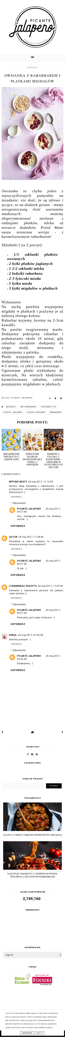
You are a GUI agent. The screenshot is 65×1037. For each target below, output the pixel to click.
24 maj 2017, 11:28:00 (31, 537)
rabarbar (55, 412)
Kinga (13, 635)
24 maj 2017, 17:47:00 (50, 586)
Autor (13, 537)
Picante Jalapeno (29, 509)
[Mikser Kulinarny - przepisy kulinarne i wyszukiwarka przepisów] (22, 985)
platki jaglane (13, 412)
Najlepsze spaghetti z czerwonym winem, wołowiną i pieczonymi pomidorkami (32, 875)
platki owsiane (36, 412)
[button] (32, 58)
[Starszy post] (62, 732)
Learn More (27, 1033)
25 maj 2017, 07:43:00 (30, 635)
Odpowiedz (16, 497)
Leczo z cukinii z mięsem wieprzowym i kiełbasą (32, 834)
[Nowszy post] (2, 732)
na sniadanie (28, 407)
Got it (39, 1033)
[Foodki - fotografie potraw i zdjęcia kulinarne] (42, 985)
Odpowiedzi (19, 503)
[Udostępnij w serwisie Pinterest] (61, 399)
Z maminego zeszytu (23, 586)
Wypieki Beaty (18, 481)
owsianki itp (48, 407)
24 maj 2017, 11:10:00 (40, 481)
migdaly (11, 407)
